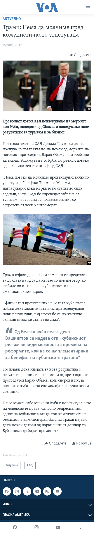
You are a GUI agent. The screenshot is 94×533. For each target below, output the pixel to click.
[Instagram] (36, 527)
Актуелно (12, 19)
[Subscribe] (57, 491)
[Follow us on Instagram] (17, 491)
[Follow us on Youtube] (37, 491)
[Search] (79, 527)
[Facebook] (15, 527)
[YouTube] (58, 527)
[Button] (81, 55)
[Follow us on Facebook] (7, 491)
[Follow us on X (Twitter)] (27, 491)
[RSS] (47, 491)
